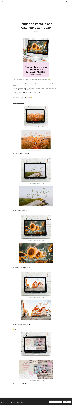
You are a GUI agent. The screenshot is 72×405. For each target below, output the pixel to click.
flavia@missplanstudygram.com (64, 1)
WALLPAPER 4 (26, 324)
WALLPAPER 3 (26, 267)
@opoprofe (55, 88)
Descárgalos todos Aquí (18, 103)
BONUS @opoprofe (27, 383)
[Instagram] (2, 1)
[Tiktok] (4, 1)
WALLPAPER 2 (25, 210)
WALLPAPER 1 (26, 153)
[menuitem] (15, 18)
